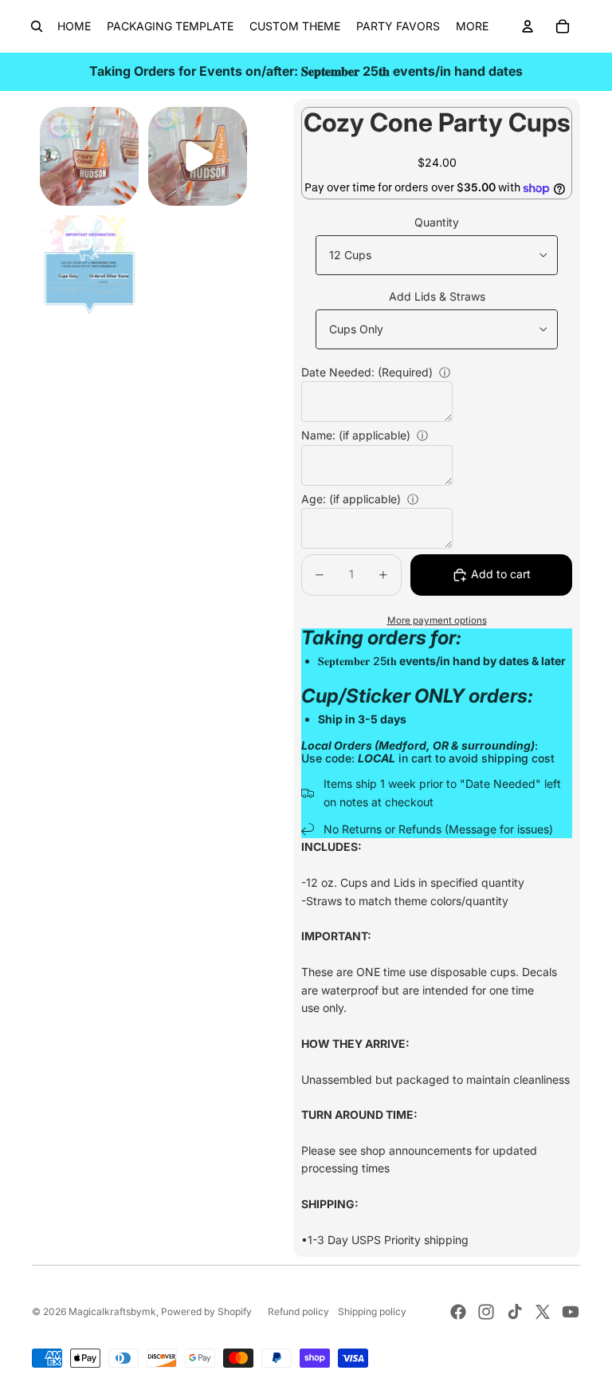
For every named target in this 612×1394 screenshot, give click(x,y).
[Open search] (36, 26)
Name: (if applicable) (355, 435)
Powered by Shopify (206, 1311)
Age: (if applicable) (351, 499)
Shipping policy (372, 1311)
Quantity (436, 222)
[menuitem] (472, 26)
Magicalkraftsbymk (112, 1311)
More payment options (437, 620)
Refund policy (298, 1311)
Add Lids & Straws (437, 296)
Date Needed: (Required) (367, 372)
